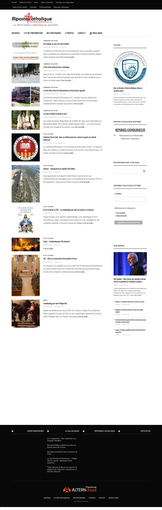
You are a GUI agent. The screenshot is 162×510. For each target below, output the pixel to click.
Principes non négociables (65, 2)
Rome (36, 2)
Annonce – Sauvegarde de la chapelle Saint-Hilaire (59, 168)
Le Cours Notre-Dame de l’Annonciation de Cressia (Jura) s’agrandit (64, 90)
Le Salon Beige (72, 431)
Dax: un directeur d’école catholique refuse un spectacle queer (128, 89)
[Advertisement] (130, 382)
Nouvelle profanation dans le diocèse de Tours (62, 453)
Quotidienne (120, 213)
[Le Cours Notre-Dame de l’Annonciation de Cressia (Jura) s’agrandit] (26, 96)
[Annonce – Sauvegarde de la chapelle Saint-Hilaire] (26, 183)
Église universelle (47, 2)
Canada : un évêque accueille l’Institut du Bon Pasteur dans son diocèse (130, 331)
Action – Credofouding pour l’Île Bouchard (56, 241)
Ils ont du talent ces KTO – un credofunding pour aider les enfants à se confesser (68, 209)
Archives (16, 33)
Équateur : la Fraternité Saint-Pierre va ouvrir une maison (129, 301)
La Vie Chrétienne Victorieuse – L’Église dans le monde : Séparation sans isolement (62, 460)
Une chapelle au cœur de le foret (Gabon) (56, 43)
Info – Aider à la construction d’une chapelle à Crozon (60, 258)
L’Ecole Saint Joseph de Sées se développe (56, 67)
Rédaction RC (47, 143)
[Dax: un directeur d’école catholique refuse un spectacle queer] (130, 68)
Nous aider (97, 33)
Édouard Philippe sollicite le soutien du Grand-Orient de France (61, 446)
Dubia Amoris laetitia (20, 7)
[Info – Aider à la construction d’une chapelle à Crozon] (26, 275)
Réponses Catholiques (61, 7)
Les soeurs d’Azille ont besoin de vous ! (55, 113)
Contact (81, 33)
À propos (69, 33)
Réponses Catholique (104, 431)
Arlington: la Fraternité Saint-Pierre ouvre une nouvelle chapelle (129, 310)
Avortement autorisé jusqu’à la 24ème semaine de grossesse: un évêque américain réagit (130, 321)
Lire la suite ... (70, 57)
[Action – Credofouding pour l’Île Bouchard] (26, 244)
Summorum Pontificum (50, 40)
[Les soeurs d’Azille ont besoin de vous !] (26, 120)
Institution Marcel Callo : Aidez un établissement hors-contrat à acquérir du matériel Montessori (69, 138)
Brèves (45, 300)
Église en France (25, 2)
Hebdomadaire (121, 216)
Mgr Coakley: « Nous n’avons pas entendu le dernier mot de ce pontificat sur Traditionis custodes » (130, 280)
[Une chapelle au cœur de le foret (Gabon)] (26, 50)
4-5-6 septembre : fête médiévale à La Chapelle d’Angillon (61, 439)
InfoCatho (33, 7)
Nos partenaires (54, 33)
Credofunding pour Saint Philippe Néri (55, 303)
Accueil (14, 2)
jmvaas (116, 94)
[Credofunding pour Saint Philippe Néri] (26, 314)
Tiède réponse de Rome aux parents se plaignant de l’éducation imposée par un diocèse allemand (62, 469)
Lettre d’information (33, 33)
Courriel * (118, 194)
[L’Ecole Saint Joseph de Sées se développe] (26, 73)
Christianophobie (45, 7)
